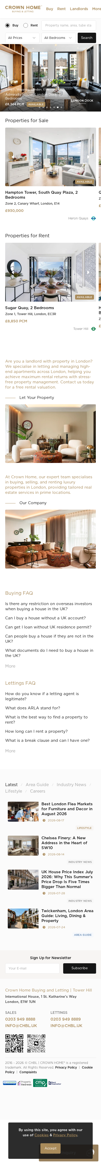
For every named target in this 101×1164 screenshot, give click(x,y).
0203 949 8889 (66, 1019)
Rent (61, 9)
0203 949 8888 (20, 1019)
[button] (49, 9)
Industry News (80, 862)
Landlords (79, 9)
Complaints (28, 1072)
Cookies (41, 1135)
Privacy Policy (66, 1067)
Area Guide (83, 935)
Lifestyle (84, 828)
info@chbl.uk (21, 1026)
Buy (49, 9)
